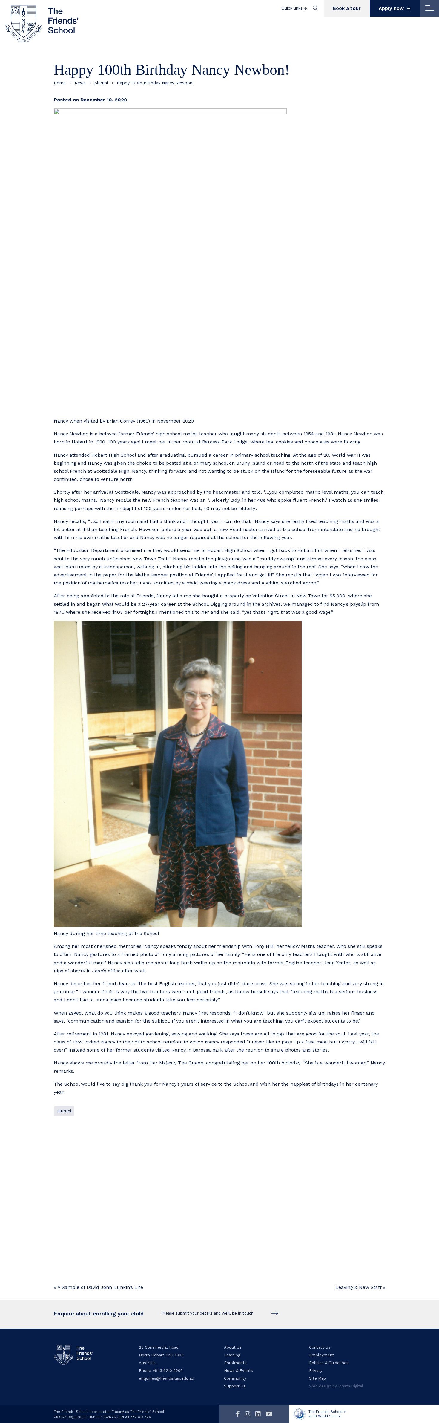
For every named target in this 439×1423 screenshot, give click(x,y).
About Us (233, 1347)
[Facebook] (238, 1414)
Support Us (234, 1386)
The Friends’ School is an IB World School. (327, 1414)
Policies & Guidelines (329, 1363)
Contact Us (319, 1347)
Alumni (101, 82)
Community (235, 1378)
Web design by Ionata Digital (336, 1386)
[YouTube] (269, 1414)
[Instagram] (247, 1414)
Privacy (316, 1370)
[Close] (429, 8)
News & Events (238, 1370)
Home (60, 82)
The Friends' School (41, 23)
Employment (321, 1355)
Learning (232, 1355)
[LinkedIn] (258, 1414)
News (80, 82)
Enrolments (235, 1363)
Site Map (317, 1378)
